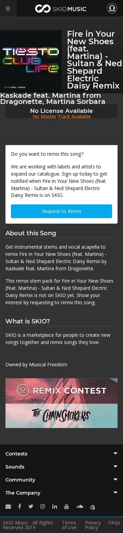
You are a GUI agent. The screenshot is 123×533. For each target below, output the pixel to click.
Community (20, 480)
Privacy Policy (93, 525)
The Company (22, 493)
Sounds (14, 467)
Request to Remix (61, 211)
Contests (16, 454)
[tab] (61, 453)
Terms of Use (69, 525)
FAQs (114, 523)
